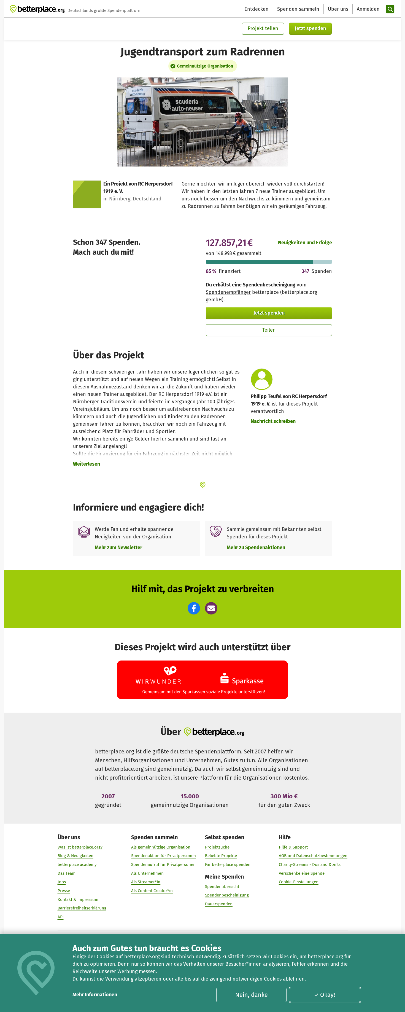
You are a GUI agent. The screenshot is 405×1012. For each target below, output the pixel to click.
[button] (194, 608)
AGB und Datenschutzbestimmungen (313, 855)
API (61, 916)
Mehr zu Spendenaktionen (256, 547)
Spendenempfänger (228, 292)
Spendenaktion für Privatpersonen (163, 855)
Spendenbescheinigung (227, 895)
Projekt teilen (263, 28)
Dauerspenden (219, 903)
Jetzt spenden (310, 28)
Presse (64, 890)
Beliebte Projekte (221, 855)
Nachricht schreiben (273, 421)
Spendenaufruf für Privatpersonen (163, 864)
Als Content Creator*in (152, 890)
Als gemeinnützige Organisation (160, 847)
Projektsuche (217, 847)
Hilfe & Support (293, 847)
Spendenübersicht (222, 886)
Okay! (327, 994)
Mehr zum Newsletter (118, 547)
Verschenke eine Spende (302, 873)
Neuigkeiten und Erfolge (305, 243)
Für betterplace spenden (227, 864)
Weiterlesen (86, 464)
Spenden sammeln (298, 9)
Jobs (62, 881)
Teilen (269, 330)
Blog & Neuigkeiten (75, 855)
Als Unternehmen (147, 873)
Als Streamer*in (145, 881)
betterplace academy (77, 864)
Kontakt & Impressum (78, 899)
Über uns (338, 9)
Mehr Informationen (94, 995)
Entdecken (256, 9)
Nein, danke (251, 994)
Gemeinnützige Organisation (205, 66)
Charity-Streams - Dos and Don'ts (310, 864)
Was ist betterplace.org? (80, 847)
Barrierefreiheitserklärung (82, 908)
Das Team (66, 873)
